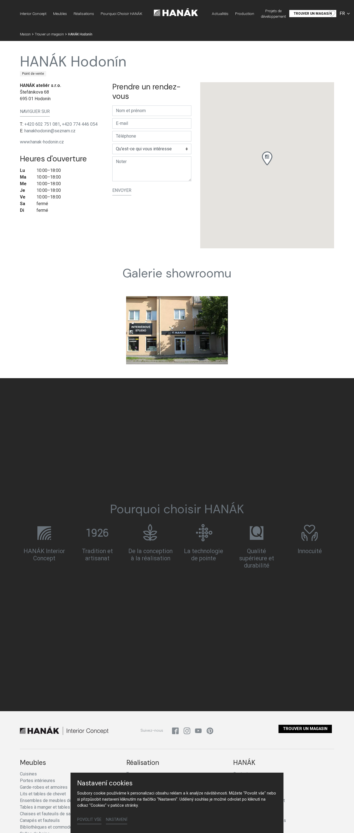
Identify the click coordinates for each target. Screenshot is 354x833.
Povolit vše (89, 819)
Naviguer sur (35, 111)
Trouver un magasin (305, 728)
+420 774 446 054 (80, 124)
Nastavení (116, 819)
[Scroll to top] (341, 820)
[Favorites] (332, 13)
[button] (267, 158)
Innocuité (310, 551)
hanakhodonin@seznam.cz (50, 130)
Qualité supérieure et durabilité (256, 558)
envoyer (121, 190)
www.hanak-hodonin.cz (42, 142)
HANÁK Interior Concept (44, 555)
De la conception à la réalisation (150, 555)
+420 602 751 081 (42, 124)
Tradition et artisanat (97, 555)
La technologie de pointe (203, 555)
